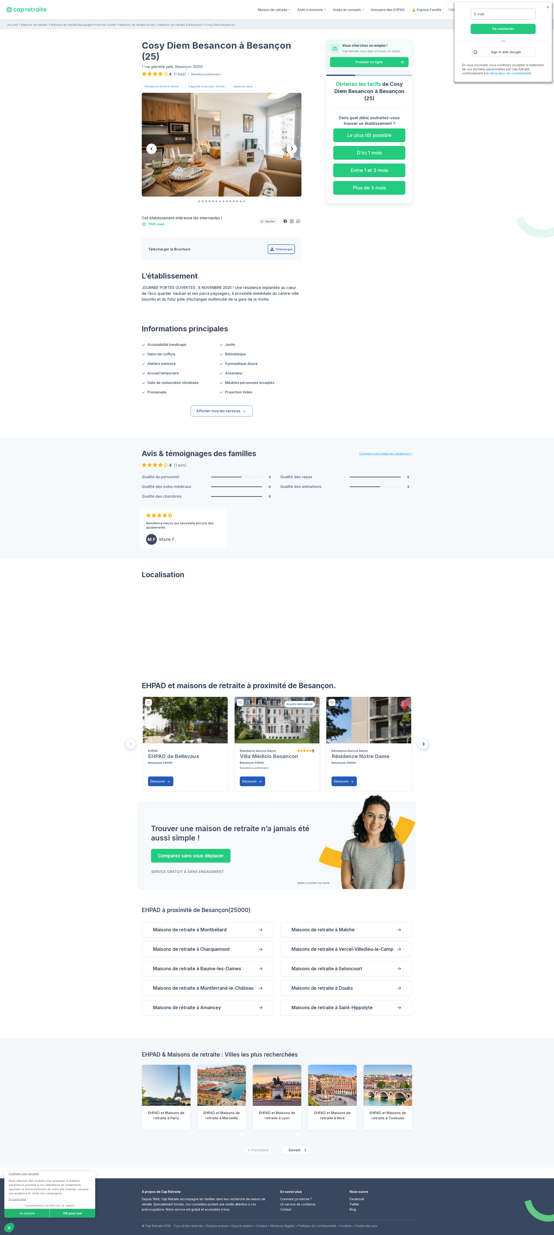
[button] (285, 221)
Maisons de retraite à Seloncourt (326, 968)
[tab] (199, 201)
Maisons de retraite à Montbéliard (190, 929)
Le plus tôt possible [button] (369, 135)
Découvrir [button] (158, 781)
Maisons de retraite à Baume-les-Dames (197, 968)
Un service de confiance (298, 1204)
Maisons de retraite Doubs (137, 24)
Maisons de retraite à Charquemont (191, 949)
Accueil (12, 24)
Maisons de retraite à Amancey (187, 1007)
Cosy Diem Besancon (220, 24)
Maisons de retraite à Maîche (323, 929)
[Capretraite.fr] (26, 9)
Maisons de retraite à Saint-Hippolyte (332, 1007)
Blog (352, 1209)
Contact (285, 1209)
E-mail (479, 14)
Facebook (356, 1199)
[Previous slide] (151, 149)
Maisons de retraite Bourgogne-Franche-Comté (83, 24)
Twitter (354, 1204)
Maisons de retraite (34, 24)
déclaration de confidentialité (510, 73)
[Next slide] (292, 149)
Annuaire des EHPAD (388, 10)
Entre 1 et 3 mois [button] (369, 170)
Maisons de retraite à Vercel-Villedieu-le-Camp (342, 949)
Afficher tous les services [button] (218, 411)
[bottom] (148, 702)
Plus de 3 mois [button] (369, 188)
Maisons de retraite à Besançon (180, 24)
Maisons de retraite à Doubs (322, 988)
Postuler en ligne (369, 62)
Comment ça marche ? (296, 1199)
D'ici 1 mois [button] (369, 153)
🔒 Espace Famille (426, 10)
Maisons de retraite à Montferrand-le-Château (203, 988)
